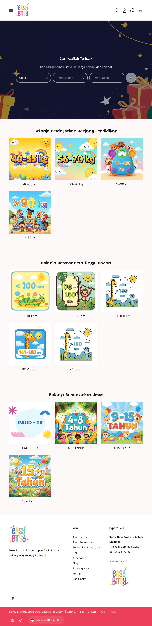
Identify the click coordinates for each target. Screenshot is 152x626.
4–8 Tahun (76, 448)
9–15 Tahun (122, 448)
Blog (75, 563)
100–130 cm (76, 316)
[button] (11, 10)
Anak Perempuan (83, 542)
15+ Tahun (30, 501)
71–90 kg (122, 184)
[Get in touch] (132, 10)
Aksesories (79, 558)
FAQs (102, 612)
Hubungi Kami (118, 561)
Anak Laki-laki (81, 537)
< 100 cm (30, 316)
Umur (76, 552)
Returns (112, 612)
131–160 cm (122, 316)
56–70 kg (76, 184)
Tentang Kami (81, 568)
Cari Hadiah (80, 578)
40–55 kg (30, 184)
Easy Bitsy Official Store (28, 612)
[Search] (131, 78)
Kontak (77, 573)
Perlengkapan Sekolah (86, 547)
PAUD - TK (30, 448)
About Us (71, 612)
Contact (92, 612)
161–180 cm (30, 369)
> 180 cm (76, 369)
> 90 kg (30, 237)
